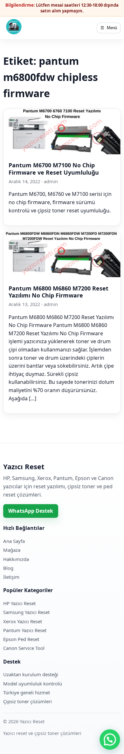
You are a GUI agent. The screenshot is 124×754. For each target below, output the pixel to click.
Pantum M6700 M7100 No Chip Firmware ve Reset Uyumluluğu (54, 168)
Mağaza (11, 550)
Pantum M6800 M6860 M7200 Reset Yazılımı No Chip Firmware (58, 291)
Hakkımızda (16, 559)
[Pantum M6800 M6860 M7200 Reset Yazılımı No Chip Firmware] (62, 275)
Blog (8, 568)
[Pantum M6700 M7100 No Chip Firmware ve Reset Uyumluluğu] (62, 152)
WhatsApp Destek (30, 510)
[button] (110, 740)
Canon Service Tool (24, 648)
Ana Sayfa (14, 541)
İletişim (11, 577)
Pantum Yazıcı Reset (24, 630)
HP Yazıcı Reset (19, 603)
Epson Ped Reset (21, 639)
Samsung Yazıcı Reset (26, 612)
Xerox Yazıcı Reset (22, 621)
